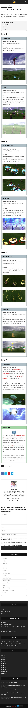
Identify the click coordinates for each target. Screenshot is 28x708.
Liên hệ (3, 613)
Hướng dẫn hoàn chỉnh (8, 590)
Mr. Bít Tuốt (5, 11)
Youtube (3, 657)
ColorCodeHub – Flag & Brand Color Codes (11, 645)
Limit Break (10, 7)
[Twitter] (5, 473)
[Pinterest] (9, 473)
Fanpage (3, 655)
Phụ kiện (5, 558)
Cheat (4, 566)
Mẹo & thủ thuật (7, 583)
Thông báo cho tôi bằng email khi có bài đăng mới (13, 545)
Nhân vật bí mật (7, 578)
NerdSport (3, 669)
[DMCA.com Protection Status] (20, 706)
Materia (4, 575)
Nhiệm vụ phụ (6, 580)
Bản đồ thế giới (6, 573)
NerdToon (3, 667)
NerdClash (3, 673)
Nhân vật (5, 563)
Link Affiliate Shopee (7, 624)
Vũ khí (4, 592)
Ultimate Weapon (7, 588)
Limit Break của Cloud (12, 682)
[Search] (26, 2)
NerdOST (3, 665)
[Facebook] (2, 473)
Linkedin (3, 659)
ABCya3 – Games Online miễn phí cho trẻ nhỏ (11, 641)
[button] (2, 2)
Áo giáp (4, 561)
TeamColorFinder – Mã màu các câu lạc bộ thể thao (13, 643)
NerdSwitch (4, 671)
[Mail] (12, 500)
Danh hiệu (5, 585)
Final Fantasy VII (8, 5)
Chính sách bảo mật (5, 611)
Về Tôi (2, 609)
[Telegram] (12, 473)
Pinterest (3, 661)
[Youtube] (18, 500)
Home (2, 5)
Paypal (4, 622)
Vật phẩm (5, 568)
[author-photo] (14, 487)
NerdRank (3, 663)
